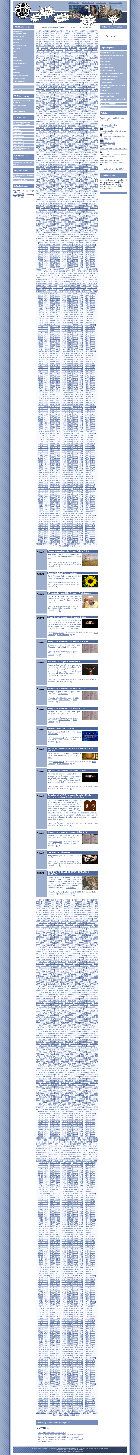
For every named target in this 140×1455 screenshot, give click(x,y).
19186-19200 (67, 491)
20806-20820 (43, 536)
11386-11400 (47, 279)
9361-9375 (62, 228)
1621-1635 (82, 60)
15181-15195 (43, 382)
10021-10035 (67, 243)
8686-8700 (55, 214)
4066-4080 (69, 113)
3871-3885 (65, 109)
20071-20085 (55, 515)
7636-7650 (50, 191)
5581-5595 (69, 146)
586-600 (82, 39)
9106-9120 (82, 222)
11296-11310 (41, 277)
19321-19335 (55, 495)
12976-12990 (78, 320)
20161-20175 (67, 517)
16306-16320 (43, 413)
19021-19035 (55, 487)
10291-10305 (43, 251)
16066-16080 (90, 405)
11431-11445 (81, 279)
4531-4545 (65, 124)
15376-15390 (78, 386)
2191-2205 (82, 72)
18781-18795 (43, 480)
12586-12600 (67, 310)
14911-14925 (67, 374)
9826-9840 (59, 238)
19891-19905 (90, 509)
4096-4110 (88, 113)
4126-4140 (45, 115)
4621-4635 (62, 126)
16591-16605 (90, 419)
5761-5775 (62, 150)
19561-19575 (67, 501)
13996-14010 (55, 349)
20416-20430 (90, 524)
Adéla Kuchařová (58, 633)
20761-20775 (67, 534)
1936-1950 (40, 68)
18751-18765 (78, 478)
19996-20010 (55, 513)
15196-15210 (55, 382)
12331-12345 (43, 304)
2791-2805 (43, 87)
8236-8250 (72, 204)
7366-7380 (59, 185)
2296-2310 (88, 74)
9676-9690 (82, 234)
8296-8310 (50, 206)
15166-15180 (90, 380)
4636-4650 (72, 126)
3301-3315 (65, 97)
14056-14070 (43, 351)
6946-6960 (94, 175)
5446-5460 (43, 144)
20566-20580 (90, 528)
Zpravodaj (16, 48)
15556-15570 (43, 392)
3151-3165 (91, 93)
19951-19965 (78, 511)
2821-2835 (62, 87)
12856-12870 (43, 318)
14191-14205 (90, 353)
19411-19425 (67, 497)
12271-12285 (55, 302)
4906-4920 (62, 132)
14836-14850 (67, 372)
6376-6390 (94, 163)
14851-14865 (78, 372)
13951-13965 (78, 347)
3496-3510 (69, 101)
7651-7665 (59, 191)
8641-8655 (88, 212)
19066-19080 (90, 487)
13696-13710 (55, 341)
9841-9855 (69, 238)
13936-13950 (67, 347)
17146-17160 (55, 435)
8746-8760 (94, 214)
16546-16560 (55, 419)
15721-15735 (55, 396)
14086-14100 (67, 351)
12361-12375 (67, 304)
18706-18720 (43, 478)
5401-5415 (75, 142)
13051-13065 (78, 323)
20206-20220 (43, 519)
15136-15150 (67, 380)
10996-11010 (64, 269)
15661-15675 (67, 394)
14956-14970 (43, 376)
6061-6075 (72, 156)
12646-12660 (55, 312)
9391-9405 (82, 228)
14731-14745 (43, 370)
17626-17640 (78, 448)
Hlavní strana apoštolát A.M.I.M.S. (21, 101)
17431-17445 (43, 444)
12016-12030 (89, 294)
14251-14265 (78, 355)
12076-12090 (78, 296)
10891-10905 (43, 267)
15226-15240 (78, 382)
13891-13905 (90, 345)
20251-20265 (78, 519)
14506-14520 (43, 364)
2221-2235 (40, 74)
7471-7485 (65, 187)
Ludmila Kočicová (59, 861)
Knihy (15, 69)
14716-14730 (90, 368)
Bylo (14, 51)
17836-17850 (67, 454)
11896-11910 (58, 292)
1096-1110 (50, 50)
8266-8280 (91, 204)
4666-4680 (91, 126)
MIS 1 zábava (17, 130)
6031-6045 (52, 156)
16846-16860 (55, 427)
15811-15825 (67, 398)
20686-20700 (67, 532)
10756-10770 (55, 263)
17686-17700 (67, 450)
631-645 (43, 41)
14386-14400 (67, 359)
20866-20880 (90, 536)
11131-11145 (41, 273)
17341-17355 (90, 439)
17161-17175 (67, 435)
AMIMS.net (73, 2)
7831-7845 (52, 195)
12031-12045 (43, 296)
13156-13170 (43, 327)
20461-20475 (67, 526)
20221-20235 (55, 519)
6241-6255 (69, 160)
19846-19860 (55, 509)
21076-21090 (78, 542)
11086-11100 (70, 271)
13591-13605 (90, 337)
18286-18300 (67, 466)
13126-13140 (78, 325)
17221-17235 (55, 437)
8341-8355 (79, 206)
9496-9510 (88, 230)
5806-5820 (91, 150)
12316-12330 (90, 302)
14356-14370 (43, 359)
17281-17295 (43, 439)
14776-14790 (78, 370)
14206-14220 (43, 355)
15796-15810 (55, 398)
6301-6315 (45, 163)
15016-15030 (90, 376)
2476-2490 (82, 78)
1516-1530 (75, 58)
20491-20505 (90, 526)
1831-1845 (94, 64)
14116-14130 (90, 351)
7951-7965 (71, 197)
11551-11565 (47, 284)
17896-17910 (55, 456)
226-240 (82, 33)
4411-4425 (50, 121)
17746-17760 (55, 452)
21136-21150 (64, 544)
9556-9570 (65, 232)
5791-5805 (82, 150)
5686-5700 (75, 148)
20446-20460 (55, 526)
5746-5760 (52, 150)
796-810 (67, 44)
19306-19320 (43, 495)
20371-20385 (55, 524)
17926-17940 (78, 456)
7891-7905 (91, 195)
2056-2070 (55, 70)
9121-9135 (91, 222)
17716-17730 (90, 450)
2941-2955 (79, 89)
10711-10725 (78, 261)
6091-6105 (91, 156)
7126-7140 (88, 179)
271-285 (43, 35)
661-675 (59, 41)
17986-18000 (67, 458)
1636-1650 (91, 60)
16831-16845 (43, 427)
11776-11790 (92, 288)
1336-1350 (82, 54)
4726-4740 (69, 128)
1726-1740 (88, 62)
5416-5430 (84, 142)
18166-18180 (90, 462)
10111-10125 (78, 245)
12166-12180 (90, 298)
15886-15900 (67, 400)
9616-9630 (43, 234)
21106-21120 (41, 544)
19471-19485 (55, 499)
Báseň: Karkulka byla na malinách (62, 573)
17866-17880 (90, 454)
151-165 (43, 33)
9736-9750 (62, 236)
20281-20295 (43, 522)
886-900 (51, 46)
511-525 (43, 39)
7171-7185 (55, 181)
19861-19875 (67, 509)
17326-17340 (78, 439)
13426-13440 (78, 333)
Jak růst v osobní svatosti (59, 852)
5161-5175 (43, 138)
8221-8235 (62, 204)
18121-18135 (55, 462)
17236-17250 (67, 437)
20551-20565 (78, 528)
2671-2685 (88, 83)
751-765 (43, 44)
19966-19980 (90, 511)
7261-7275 (52, 183)
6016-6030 (43, 156)
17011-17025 (67, 431)
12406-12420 (43, 306)
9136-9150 (40, 224)
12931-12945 (43, 320)
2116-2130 (94, 70)
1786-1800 (65, 64)
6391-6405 (43, 165)
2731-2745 (65, 85)
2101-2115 (84, 70)
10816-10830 (43, 265)
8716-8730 (75, 214)
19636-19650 (67, 503)
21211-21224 (75, 546)
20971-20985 (55, 540)
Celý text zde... (71, 578)
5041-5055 (88, 134)
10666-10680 (43, 261)
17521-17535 (55, 446)
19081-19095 (44, 489)
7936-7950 (62, 197)
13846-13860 (55, 345)
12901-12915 (78, 318)
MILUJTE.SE (115, 2)
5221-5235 (82, 138)
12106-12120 (43, 298)
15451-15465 (78, 388)
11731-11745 (58, 288)
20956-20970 (43, 540)
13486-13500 (67, 335)
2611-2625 (50, 83)
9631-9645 (52, 234)
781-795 (59, 44)
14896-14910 (55, 374)
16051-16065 (78, 405)
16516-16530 (90, 417)
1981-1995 (69, 68)
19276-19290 (78, 493)
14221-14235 (55, 355)
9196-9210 (79, 224)
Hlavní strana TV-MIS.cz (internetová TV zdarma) (21, 123)
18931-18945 (43, 485)
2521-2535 (52, 80)
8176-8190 (94, 201)
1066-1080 (92, 48)
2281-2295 (79, 74)
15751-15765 (78, 396)
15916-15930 (90, 400)
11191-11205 (86, 273)
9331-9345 (43, 228)
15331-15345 (43, 386)
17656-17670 (43, 450)
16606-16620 (43, 421)
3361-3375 (43, 99)
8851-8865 (40, 218)
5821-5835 (40, 152)
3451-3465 (40, 101)
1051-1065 (83, 48)
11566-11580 (58, 284)
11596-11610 (81, 284)
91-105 (74, 31)
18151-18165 (78, 462)
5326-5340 (88, 140)
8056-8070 (79, 199)
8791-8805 (62, 216)
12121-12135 (55, 298)
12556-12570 (43, 310)
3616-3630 (84, 103)
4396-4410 (40, 121)
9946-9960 (75, 240)
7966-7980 (81, 197)
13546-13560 (55, 337)
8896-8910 (69, 218)
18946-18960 (55, 485)
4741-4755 (79, 128)
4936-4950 (82, 132)
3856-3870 (55, 109)
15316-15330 (90, 384)
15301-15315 (78, 384)
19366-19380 (90, 495)
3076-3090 (43, 93)
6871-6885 (45, 175)
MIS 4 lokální (17, 139)
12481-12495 (43, 308)
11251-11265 (70, 275)
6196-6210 (40, 160)
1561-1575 (43, 60)
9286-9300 (75, 226)
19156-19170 (43, 491)
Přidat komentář (63, 635)
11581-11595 (70, 284)
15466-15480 (90, 388)
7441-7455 (45, 187)
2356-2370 (65, 76)
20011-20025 (67, 513)
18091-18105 (90, 460)
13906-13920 (43, 347)
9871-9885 (88, 238)
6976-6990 (52, 177)
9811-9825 (50, 238)
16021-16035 (55, 405)
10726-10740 (90, 261)
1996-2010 (79, 68)
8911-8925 (79, 218)
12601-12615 (78, 310)
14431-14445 (43, 362)
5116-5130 (75, 136)
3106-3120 (62, 93)
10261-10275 (78, 249)
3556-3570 (45, 103)
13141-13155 (90, 325)
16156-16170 (43, 409)
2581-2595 (91, 80)
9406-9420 (91, 228)
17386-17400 (67, 442)
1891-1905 (72, 66)
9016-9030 (84, 220)
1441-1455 (88, 56)
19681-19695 (43, 505)
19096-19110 (55, 489)
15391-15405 (90, 386)
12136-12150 (67, 298)
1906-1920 (82, 66)
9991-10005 (43, 243)
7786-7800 (84, 193)
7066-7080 (50, 179)
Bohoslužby (17, 39)
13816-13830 (90, 343)
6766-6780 (40, 173)
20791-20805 (90, 534)
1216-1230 (65, 52)
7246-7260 (43, 183)
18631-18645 (43, 476)
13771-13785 (55, 343)
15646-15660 (55, 394)
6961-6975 (43, 177)
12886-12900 (67, 318)
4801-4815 (55, 130)
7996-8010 (40, 199)
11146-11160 (52, 273)
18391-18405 (90, 468)
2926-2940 (69, 89)
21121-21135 (52, 544)
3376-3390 (52, 99)
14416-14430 (90, 359)
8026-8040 (59, 199)
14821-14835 (55, 372)
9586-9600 (84, 232)
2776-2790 (94, 85)
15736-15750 (67, 396)
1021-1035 (63, 48)
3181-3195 (50, 95)
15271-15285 (55, 384)
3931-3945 (43, 111)
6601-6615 (55, 169)
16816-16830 (90, 425)
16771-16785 (55, 425)
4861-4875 (94, 130)
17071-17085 (55, 433)
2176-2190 (72, 72)
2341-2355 (55, 76)
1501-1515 (65, 58)
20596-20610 (55, 530)
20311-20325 (67, 522)
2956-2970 (88, 89)
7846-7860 (62, 195)
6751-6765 (91, 171)
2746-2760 (75, 85)
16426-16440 (78, 415)
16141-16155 (90, 407)
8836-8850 (91, 216)
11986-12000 (66, 294)
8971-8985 (55, 220)
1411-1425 (69, 56)
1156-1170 (88, 50)
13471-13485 (55, 335)
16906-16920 (43, 429)
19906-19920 (43, 511)
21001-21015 (78, 540)
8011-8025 (50, 199)
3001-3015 (55, 91)
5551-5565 (50, 146)
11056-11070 (47, 271)
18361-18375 (67, 468)
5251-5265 (40, 140)
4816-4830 (65, 130)
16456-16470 (43, 417)
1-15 (39, 31)
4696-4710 (50, 128)
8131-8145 (65, 201)
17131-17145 (43, 435)
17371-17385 (55, 442)
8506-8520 (62, 210)
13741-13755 (90, 341)
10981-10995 (52, 269)
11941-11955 (92, 292)
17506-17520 (43, 446)
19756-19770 (43, 507)
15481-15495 (43, 390)
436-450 (67, 37)
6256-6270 (79, 160)
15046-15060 (55, 378)
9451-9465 (59, 230)
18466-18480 (90, 470)
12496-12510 (55, 308)
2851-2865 (82, 87)
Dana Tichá (57, 606)
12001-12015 (78, 294)
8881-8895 (59, 218)
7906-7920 (42, 197)
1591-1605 (62, 60)
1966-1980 (59, 68)
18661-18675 (67, 476)
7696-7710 (88, 191)
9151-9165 (50, 224)
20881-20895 (43, 538)
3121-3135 (72, 93)
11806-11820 (52, 290)
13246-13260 (55, 329)
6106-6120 (42, 158)
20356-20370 (43, 524)
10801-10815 (90, 263)
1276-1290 (43, 54)
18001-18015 (78, 458)
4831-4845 (75, 130)
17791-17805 (90, 452)
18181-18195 (43, 464)
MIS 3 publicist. (18, 136)
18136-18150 (67, 462)
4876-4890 (43, 132)
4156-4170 (65, 115)
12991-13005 (90, 320)
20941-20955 (90, 538)
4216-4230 (43, 117)
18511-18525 (67, 472)
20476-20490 (78, 526)
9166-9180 (59, 224)
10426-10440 (90, 253)
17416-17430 (90, 442)
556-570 (67, 39)
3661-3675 (52, 105)
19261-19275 (67, 493)
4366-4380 (81, 119)
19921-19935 (55, 511)
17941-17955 (90, 456)
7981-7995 (91, 197)
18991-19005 (90, 485)
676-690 (67, 41)
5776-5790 (72, 150)
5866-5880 (69, 152)
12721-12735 (55, 314)
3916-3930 (94, 109)
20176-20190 (78, 517)
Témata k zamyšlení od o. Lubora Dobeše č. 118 (68, 551)
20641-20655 (90, 530)
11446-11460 (92, 279)
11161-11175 (63, 273)
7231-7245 (94, 181)
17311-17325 (67, 439)
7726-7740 (45, 193)
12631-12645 (43, 312)
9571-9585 (75, 232)
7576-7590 (72, 189)
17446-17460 (55, 444)
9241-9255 (45, 226)
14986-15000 (67, 376)
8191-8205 (43, 204)
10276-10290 (90, 249)
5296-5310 (69, 140)
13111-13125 (67, 325)
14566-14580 (90, 364)
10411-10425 (78, 253)
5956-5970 (65, 154)
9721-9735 (52, 236)
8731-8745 (84, 214)
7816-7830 (43, 195)
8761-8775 (43, 216)
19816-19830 (90, 507)
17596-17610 (55, 448)
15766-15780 (90, 396)
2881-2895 (40, 89)
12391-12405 (90, 304)
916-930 (67, 46)
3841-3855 (45, 109)
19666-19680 (90, 503)
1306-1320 (62, 54)
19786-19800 (67, 507)
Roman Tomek (58, 679)
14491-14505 (90, 362)
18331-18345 (43, 468)
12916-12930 (90, 318)
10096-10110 (67, 245)
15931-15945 (43, 403)
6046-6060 (62, 156)
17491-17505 (90, 444)
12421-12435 (55, 306)
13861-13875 (67, 345)
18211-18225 (67, 464)
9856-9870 (79, 238)
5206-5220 (72, 138)
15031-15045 (43, 378)
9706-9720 (42, 236)
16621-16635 (55, 421)
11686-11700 (86, 286)
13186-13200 (67, 327)
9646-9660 (62, 234)
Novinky (16, 127)
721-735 (90, 41)
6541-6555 (79, 167)
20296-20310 (55, 522)
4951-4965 (91, 132)
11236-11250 (58, 275)
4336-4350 (62, 119)
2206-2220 (91, 72)
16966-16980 (90, 429)
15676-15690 (78, 394)
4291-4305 (91, 117)
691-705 (75, 41)
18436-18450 (67, 470)
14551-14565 (78, 364)
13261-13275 (67, 329)
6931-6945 (84, 175)
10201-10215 (90, 247)
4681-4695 (40, 128)
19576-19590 (78, 501)
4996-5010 (59, 134)
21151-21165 (75, 544)
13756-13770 (43, 343)
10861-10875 (78, 265)
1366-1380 (40, 56)
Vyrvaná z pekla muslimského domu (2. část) (67, 617)
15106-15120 (43, 380)
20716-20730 (90, 532)
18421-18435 (55, 470)
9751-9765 (71, 236)
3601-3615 (75, 103)
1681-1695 (59, 62)
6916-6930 (75, 175)
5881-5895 (79, 152)
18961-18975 (67, 485)
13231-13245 (43, 329)
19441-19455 (90, 497)
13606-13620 (43, 339)
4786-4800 (45, 130)
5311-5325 (79, 140)
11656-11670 (64, 286)
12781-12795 (43, 316)
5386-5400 (65, 142)
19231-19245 (43, 493)
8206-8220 (52, 204)
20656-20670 (43, 532)
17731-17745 (43, 452)
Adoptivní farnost (19, 45)
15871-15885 (55, 400)
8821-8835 (82, 216)
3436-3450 (91, 99)
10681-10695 (55, 261)
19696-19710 (55, 505)
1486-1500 (55, 58)
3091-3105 (52, 93)
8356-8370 (88, 206)
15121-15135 (55, 380)
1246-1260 (84, 52)
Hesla (15, 57)
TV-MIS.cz (101, 2)
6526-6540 (69, 167)
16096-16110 (55, 407)
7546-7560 (52, 189)
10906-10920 (55, 267)
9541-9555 (55, 232)
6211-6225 (50, 160)
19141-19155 (90, 489)
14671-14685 (55, 368)
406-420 (51, 37)
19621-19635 (55, 503)
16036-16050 (67, 405)
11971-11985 (55, 294)
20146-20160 (55, 517)
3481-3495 (59, 101)
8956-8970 (45, 220)
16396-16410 (55, 415)
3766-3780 (59, 107)
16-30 (44, 31)
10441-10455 (43, 255)
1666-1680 (50, 62)
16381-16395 (43, 415)
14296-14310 (55, 357)
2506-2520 (42, 80)
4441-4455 (69, 121)
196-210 (67, 33)
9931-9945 (65, 240)
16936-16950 (67, 429)
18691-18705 (90, 476)
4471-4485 (88, 121)
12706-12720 (43, 314)
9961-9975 (84, 240)
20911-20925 (67, 538)
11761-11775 (81, 288)
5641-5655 (45, 148)
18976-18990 (78, 485)
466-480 (82, 37)
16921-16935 (55, 429)
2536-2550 (62, 80)
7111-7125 (79, 179)
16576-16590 (78, 419)
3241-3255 (88, 95)
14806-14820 (43, 372)
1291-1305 (52, 54)
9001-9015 (75, 220)
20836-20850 (67, 536)
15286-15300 (67, 384)
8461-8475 (94, 208)
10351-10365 (90, 251)
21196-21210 (64, 546)
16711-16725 (67, 423)
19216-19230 (90, 491)
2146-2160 (52, 72)
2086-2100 (75, 70)
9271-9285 (65, 226)
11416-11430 (70, 279)
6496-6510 (50, 167)
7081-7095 (59, 179)
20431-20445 (43, 526)
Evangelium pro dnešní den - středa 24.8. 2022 (67, 688)
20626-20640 (78, 530)
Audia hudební (18, 142)
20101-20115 (78, 515)
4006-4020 (91, 111)
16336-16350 (67, 413)
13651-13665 (78, 339)
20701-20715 (78, 532)
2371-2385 (75, 76)
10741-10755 (43, 263)
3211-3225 (69, 95)
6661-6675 (94, 169)
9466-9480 (69, 230)
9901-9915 (45, 240)
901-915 (59, 46)
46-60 (56, 31)
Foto (15, 54)
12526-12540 (78, 308)
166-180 (51, 33)
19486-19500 (67, 499)
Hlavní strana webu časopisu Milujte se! (23, 176)
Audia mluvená (18, 145)
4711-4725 (59, 128)
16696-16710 (55, 423)
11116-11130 (92, 271)
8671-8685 (45, 214)
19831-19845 (43, 509)
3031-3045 (75, 91)
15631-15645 (43, 394)
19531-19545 (43, 501)
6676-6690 (43, 171)
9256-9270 (55, 226)
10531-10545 (55, 257)
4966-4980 (40, 134)
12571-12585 (55, 310)
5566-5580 (59, 146)
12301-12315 (78, 302)
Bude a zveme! (18, 36)
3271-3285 (45, 97)
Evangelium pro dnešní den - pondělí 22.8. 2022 (68, 832)
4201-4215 (94, 115)
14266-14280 (90, 355)
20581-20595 (43, 530)
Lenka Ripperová (59, 562)
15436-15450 (67, 388)
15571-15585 (55, 392)
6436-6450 (72, 165)
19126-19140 (78, 489)
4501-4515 (45, 124)
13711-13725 (67, 341)
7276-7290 (62, 183)
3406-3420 (72, 99)
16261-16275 (67, 411)
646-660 (51, 41)
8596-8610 (59, 212)
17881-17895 (43, 456)
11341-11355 (75, 277)
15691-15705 (90, 394)
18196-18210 (55, 464)
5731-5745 (43, 150)
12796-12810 (55, 316)
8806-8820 (72, 216)
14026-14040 (78, 349)
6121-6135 (52, 158)
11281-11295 (92, 275)
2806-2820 (52, 87)
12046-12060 (55, 296)
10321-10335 (67, 251)
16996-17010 (55, 431)
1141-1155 (78, 50)
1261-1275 (94, 52)
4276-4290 (82, 117)
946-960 (82, 46)
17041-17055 (90, 431)
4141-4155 (55, 115)
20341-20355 (90, 522)
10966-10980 (41, 269)
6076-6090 (82, 156)
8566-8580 (40, 212)
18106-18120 (43, 462)
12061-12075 (67, 296)
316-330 (67, 35)
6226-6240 (59, 160)
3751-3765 (50, 107)
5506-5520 (82, 144)
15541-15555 (90, 390)
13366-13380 (90, 331)
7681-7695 (79, 191)
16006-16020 (43, 405)
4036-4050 (50, 113)
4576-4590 (94, 124)
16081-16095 (44, 407)
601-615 (90, 39)
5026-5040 (79, 134)
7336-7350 (40, 185)
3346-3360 (94, 97)
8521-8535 (72, 210)
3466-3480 (50, 101)
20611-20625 (67, 530)
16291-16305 (90, 411)
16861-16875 (67, 427)
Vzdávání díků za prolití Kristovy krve (64, 662)
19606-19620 (43, 503)
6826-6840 (79, 173)
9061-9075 (52, 222)
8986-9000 (65, 220)
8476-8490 (43, 210)
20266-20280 (90, 519)
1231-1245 (74, 52)
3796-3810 (79, 107)
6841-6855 (88, 173)
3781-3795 (69, 107)
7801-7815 (94, 193)
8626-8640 (79, 212)
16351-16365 (78, 413)
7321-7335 (91, 183)
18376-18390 (78, 468)
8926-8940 (88, 218)
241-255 (90, 33)
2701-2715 (45, 85)
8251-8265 (82, 204)
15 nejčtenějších (19, 90)
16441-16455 (90, 415)
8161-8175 (84, 201)
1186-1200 (45, 52)
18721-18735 (55, 478)
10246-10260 (67, 249)
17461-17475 (67, 444)
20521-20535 (55, 528)
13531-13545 (43, 337)
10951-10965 (90, 267)
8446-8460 (84, 208)
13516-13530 (90, 335)
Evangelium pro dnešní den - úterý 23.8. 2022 (67, 709)
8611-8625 (69, 212)
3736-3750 (40, 107)
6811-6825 (69, 173)
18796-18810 (55, 480)
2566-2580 (81, 80)
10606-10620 (55, 259)
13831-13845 (43, 345)
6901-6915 (65, 175)
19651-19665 (78, 503)
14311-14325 (67, 357)
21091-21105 (90, 542)
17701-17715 (78, 450)
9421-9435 (40, 230)
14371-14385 (55, 359)
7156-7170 (45, 181)
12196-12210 (55, 300)
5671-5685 (65, 148)
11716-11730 (47, 288)
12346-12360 (55, 304)
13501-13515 (78, 335)
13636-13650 (67, 339)
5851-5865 (59, 152)
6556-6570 (88, 167)
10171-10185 (67, 247)
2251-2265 (59, 74)
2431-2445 (52, 78)
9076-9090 (62, 222)
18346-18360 (55, 468)
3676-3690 (62, 105)
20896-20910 (55, 538)
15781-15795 (43, 398)
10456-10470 (55, 255)
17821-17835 (55, 454)
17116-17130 (90, 433)
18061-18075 (67, 460)
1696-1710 (69, 62)
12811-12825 (67, 316)
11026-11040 (87, 269)
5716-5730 (94, 148)
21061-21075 (67, 542)
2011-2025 (88, 68)
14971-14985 (55, 376)
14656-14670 (43, 368)
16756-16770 (43, 425)
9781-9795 (91, 236)
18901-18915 (78, 483)
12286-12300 (67, 302)
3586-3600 (65, 103)
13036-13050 (67, 323)
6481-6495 (40, 167)
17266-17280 (90, 437)
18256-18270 (43, 466)
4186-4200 (84, 115)
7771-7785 (75, 193)
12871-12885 (55, 318)
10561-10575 (78, 257)
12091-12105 (90, 296)
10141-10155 (43, 247)
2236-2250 (50, 74)
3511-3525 (79, 101)
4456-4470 (79, 121)
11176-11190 (75, 273)
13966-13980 (90, 347)
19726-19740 (78, 505)
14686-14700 (67, 368)
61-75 (62, 31)
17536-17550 (67, 446)
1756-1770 (45, 64)
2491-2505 (91, 78)
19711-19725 (67, 505)
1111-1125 (59, 50)
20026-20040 (78, 513)
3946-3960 (52, 111)
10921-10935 (67, 267)
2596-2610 (40, 83)
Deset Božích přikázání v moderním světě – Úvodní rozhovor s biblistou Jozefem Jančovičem (69, 796)
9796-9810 (40, 238)
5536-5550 (40, 146)
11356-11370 (86, 277)
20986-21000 (67, 540)
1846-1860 (43, 66)
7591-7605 (82, 189)
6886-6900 (55, 175)
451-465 (75, 37)
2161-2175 (62, 72)
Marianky (16, 66)
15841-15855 (90, 398)
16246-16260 (55, 411)
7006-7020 (72, 177)
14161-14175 (67, 353)
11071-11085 (59, 271)
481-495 (90, 37)
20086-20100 (67, 515)
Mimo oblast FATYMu (20, 75)
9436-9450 (50, 230)
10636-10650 (78, 259)
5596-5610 (79, 146)
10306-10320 (55, 251)
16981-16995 (43, 431)
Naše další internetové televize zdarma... (21, 149)
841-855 (90, 44)
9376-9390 (72, 228)
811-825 (75, 44)
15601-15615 (78, 392)
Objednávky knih (19, 111)
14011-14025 (67, 349)
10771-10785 (67, 263)
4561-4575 (84, 124)
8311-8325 (59, 206)
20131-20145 (43, 517)
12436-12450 (67, 306)
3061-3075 (94, 91)
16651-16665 (78, 421)
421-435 (59, 37)
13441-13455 (90, 333)
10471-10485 (67, 255)
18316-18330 (90, 466)
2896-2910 (50, 89)
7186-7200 (65, 181)
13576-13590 (78, 337)
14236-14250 (67, 355)
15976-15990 (78, 403)
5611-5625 (88, 146)
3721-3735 (91, 105)
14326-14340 (78, 357)
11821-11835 (64, 290)
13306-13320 (43, 331)
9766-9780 (81, 236)
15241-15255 (90, 382)
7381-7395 (69, 185)
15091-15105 (90, 378)
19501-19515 (78, 499)
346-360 (82, 35)
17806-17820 (43, 454)
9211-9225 (88, 224)
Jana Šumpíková (58, 823)
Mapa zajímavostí (19, 63)
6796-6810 (59, 173)
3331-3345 (84, 97)
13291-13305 (90, 329)
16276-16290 (78, 411)
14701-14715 (78, 368)
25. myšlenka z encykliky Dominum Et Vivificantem (69, 593)
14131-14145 (43, 353)
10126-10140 (90, 245)
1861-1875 (52, 66)
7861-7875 (72, 195)
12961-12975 (67, 320)
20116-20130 (90, 515)
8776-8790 (52, 216)
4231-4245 (52, 117)
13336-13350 (67, 331)
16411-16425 (67, 415)
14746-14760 (55, 370)
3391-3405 (62, 99)
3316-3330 (75, 97)
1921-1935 (91, 66)
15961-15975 (67, 403)
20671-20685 (55, 532)
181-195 (59, 33)
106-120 (82, 31)
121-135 (89, 31)
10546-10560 (67, 257)
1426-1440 (79, 56)
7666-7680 (69, 191)
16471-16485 (55, 417)
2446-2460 (62, 78)
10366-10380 (43, 253)
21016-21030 (90, 540)
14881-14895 (43, 374)
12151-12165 (78, 298)
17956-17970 (43, 458)
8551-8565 (91, 210)
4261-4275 (72, 117)
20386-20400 (67, 524)
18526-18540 (78, 472)
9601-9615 (94, 232)
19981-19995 (43, 513)
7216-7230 (84, 181)
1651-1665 (40, 62)
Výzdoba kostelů (19, 78)
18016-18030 (90, 458)
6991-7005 (62, 177)
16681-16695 (43, 423)
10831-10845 (55, 265)
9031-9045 (94, 220)
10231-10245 (55, 249)
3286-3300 (55, 97)
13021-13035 (55, 323)
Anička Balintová (58, 582)
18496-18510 (55, 472)
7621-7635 (40, 191)
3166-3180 (40, 95)
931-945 (75, 46)
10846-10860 (67, 265)
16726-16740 (78, 423)
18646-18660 (55, 476)
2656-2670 (79, 83)
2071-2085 (65, 70)
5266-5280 (50, 140)
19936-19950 (67, 511)
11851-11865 (86, 290)
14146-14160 (55, 353)
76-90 (68, 31)
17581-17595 (43, 448)
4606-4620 (52, 126)
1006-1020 (54, 48)
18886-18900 (67, 483)
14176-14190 (78, 353)
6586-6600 (45, 169)
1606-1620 (72, 60)
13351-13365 (78, 331)
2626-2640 (59, 83)
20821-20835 (55, 536)
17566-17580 (90, 446)
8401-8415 (55, 208)
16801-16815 (78, 425)
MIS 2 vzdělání (18, 133)
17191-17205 (90, 435)
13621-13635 (55, 339)
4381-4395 (91, 119)
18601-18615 (78, 474)
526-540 (51, 39)
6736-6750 (82, 171)
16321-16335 (55, 413)
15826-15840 (78, 398)
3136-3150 (82, 93)
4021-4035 (40, 113)
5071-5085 (46, 136)
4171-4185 (75, 115)
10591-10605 (43, 259)
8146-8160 (74, 201)
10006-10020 (55, 243)
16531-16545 (43, 419)
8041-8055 (69, 199)
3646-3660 (43, 105)
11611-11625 (92, 284)
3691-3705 (72, 105)
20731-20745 (43, 534)
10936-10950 (78, 267)
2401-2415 (94, 76)
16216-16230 (90, 409)
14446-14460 (55, 362)
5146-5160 (94, 136)
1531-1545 (84, 58)
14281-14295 (43, 357)
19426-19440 (78, 497)
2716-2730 (55, 85)
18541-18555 (90, 472)
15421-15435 (55, 388)
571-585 (74, 39)
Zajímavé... (17, 72)
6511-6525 (59, 167)
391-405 (43, 37)
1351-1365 (91, 54)
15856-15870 (43, 400)
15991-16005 (90, 403)
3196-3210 (59, 95)
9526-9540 (45, 232)
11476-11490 (52, 281)
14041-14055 (90, 349)
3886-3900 (75, 109)
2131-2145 (43, 72)
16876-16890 (78, 427)
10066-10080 (44, 245)
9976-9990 (94, 240)
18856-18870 (43, 483)
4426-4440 (59, 121)
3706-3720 (82, 105)
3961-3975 (62, 111)
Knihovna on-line (19, 105)
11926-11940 (81, 292)
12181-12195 (43, 300)
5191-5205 (62, 138)
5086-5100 (55, 136)
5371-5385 (55, 142)
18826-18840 (78, 480)
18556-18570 (43, 474)
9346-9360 (52, 228)
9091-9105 (72, 222)
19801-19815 (78, 507)
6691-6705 (52, 171)
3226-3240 (79, 95)
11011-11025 (75, 269)
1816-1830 (84, 64)
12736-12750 (67, 314)
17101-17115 (78, 433)
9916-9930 (55, 240)
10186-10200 (78, 247)
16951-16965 (78, 429)
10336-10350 (78, 251)
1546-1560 (94, 58)
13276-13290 (78, 329)
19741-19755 (90, 505)
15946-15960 (55, 403)
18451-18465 (78, 470)
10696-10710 (67, 261)
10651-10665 (90, 259)
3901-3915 (84, 109)
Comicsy (16, 108)
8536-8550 (82, 210)
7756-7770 (65, 193)
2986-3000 (45, 91)
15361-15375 (67, 386)
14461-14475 (67, 362)
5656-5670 (55, 148)
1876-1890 (62, 66)
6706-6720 (62, 171)
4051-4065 (59, 113)
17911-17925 (67, 456)
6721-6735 (72, 171)
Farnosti (16, 42)
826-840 (82, 44)
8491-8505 (52, 210)
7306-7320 (82, 183)
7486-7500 (75, 187)
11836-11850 (75, 290)
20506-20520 (43, 528)
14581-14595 (43, 366)
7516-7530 (94, 187)
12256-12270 (43, 302)
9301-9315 (84, 226)
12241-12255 (90, 300)
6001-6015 (94, 154)
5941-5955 (55, 154)
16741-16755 (90, 423)
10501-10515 (90, 255)
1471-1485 (45, 58)
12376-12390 (78, 304)
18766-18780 (90, 478)
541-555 (59, 39)
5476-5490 (62, 144)
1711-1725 (79, 62)
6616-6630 (65, 169)
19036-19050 (67, 487)
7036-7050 (91, 177)
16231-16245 (43, 411)
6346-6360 (75, 163)
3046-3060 (84, 91)
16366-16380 (90, 413)
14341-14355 (90, 357)
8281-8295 (40, 206)
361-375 (90, 35)
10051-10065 (90, 243)
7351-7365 (50, 185)
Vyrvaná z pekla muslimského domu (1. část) (67, 771)
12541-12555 (90, 308)
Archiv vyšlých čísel (20, 180)
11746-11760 (70, 288)
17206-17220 (43, 437)
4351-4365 (71, 119)
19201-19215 (78, 491)
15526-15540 (78, 390)
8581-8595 (50, 212)
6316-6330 (55, 163)
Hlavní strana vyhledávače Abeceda (22, 163)
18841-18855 (90, 480)
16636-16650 (67, 421)
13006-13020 (43, 323)
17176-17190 (78, 435)
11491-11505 (64, 281)
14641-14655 (90, 366)
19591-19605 (90, 501)
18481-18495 (43, 472)
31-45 (50, 31)
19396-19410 (55, 497)
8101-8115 (46, 201)
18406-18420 (43, 470)
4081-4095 (79, 113)
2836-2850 (72, 87)
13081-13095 (44, 325)
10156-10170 (55, 247)
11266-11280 (81, 275)
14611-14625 (67, 366)
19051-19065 (78, 487)
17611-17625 (67, 448)
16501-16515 (78, 417)
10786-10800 (78, 263)
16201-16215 (78, 409)
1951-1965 (50, 68)
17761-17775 (67, 452)
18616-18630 (90, 474)
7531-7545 (43, 189)
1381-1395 (50, 56)
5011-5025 (69, 134)
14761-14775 (67, 370)
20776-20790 (78, 534)
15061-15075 (67, 378)
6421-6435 (62, 165)
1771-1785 (55, 64)
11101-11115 (81, 271)
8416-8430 (65, 208)
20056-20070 (43, 515)
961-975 (90, 46)
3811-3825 (88, 107)
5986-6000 (84, 154)
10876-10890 (90, 265)
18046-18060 (55, 460)
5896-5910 (88, 152)
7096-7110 (69, 179)
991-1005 (44, 48)
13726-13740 (78, 341)
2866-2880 (91, 87)
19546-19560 (55, 501)
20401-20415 (78, 524)
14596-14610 (55, 366)
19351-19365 (78, 495)
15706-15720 (43, 396)
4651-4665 (82, 126)
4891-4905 (52, 132)
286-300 (51, 35)
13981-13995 (43, 349)
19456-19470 (43, 499)
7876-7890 (82, 195)
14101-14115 (78, 351)
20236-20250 (67, 519)
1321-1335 (72, 54)
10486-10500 (78, 255)
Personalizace (18, 87)
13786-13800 (67, 343)
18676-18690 (78, 476)
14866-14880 (90, 372)
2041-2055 (46, 70)
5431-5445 (94, 142)
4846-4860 (84, 130)
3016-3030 (65, 91)
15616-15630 (90, 392)
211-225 (75, 33)
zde (27, 191)
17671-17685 (55, 450)
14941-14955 (90, 374)
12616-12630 (90, 310)
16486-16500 (67, 417)
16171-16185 (55, 409)
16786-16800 (67, 425)
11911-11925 (70, 292)
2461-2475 (72, 78)
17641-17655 (90, 448)
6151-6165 (71, 158)
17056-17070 (43, 433)
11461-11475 (41, 281)
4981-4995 (50, 134)
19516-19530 (90, 499)
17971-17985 (55, 458)
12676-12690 (78, 312)
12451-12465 (78, 306)
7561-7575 (62, 189)
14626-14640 (78, 366)
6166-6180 (81, 158)
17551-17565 (78, 446)
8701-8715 (65, 214)
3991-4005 (82, 111)
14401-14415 (78, 359)
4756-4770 (88, 128)
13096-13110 (55, 325)
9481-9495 (79, 230)
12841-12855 (90, 316)
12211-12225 (67, 300)
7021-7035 (82, 177)
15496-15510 (55, 390)
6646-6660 (84, 169)
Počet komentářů (68, 564)
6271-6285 (88, 160)
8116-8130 (55, 201)
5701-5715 (84, 148)
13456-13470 (43, 335)
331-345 (75, 35)
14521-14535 (55, 364)
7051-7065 (40, 179)
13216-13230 (90, 327)
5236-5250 (91, 138)
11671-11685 (75, 286)
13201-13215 (78, 327)
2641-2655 (69, 83)
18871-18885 (55, 483)
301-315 (59, 35)
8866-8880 (50, 218)
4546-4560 (75, 124)
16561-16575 (67, 419)
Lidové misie (17, 60)
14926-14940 (78, 374)
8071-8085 (88, 199)
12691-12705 (90, 312)
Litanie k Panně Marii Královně (61, 729)
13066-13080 (90, 323)
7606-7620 (91, 189)
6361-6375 (84, 163)
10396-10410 (67, 253)
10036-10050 (78, 243)
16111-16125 (67, 407)
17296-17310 (55, 439)
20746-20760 (55, 534)
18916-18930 (90, 483)
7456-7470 (55, 187)
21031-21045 (43, 542)
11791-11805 (41, 290)
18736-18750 (67, 478)
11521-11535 (86, 281)
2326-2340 (45, 76)
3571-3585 (55, 103)
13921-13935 (55, 347)
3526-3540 (88, 101)
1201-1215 (55, 52)
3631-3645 (94, 103)
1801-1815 (75, 64)
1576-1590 (52, 60)
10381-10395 (55, 253)
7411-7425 (88, 185)
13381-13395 (43, 333)
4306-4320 (42, 119)
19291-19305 (90, 493)
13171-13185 (55, 327)
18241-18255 (90, 464)
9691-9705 (91, 234)
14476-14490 (78, 362)
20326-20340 (78, 522)
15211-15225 (67, 382)
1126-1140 (69, 50)
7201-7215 (75, 181)
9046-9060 (43, 222)
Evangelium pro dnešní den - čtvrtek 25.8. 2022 (68, 642)
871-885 (43, 46)
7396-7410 (79, 185)
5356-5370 (45, 142)
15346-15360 (55, 386)
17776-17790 (78, 452)
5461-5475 (52, 144)
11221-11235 (47, 275)
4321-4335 (52, 119)
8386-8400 (45, 208)
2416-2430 (43, 78)
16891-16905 (90, 427)
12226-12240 (78, 300)
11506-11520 (75, 281)
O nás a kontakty (19, 81)
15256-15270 (43, 384)
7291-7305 (72, 183)
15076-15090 (78, 378)
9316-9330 (94, 226)
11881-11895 (47, 292)
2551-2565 (71, 80)
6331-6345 (65, 163)
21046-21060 (55, 542)
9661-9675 (72, 234)
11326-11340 (64, 277)
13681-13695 (43, 341)
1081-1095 (41, 50)
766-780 (51, 44)
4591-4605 (43, 126)
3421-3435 (82, 99)
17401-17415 (78, 442)
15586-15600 (67, 392)
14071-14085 (55, 351)
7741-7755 (55, 193)
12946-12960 (55, 320)
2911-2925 (59, 89)
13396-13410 (55, 333)
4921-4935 (72, 132)
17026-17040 (78, 431)
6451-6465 (82, 165)
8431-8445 (75, 208)
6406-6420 (52, 165)
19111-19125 (67, 489)
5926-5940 (45, 154)
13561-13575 (67, 337)
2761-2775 (84, 85)
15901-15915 (78, 400)
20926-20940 (78, 538)
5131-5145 (84, 136)
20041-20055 (90, 513)
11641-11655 (52, 286)
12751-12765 (78, 314)
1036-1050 (73, 48)
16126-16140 (78, 407)
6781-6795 (50, 173)
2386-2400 (84, 76)
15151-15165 (78, 380)
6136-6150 (62, 158)
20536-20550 (67, 528)
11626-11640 (41, 286)
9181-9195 (69, 224)
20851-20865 (78, 536)
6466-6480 (91, 165)
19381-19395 (43, 497)
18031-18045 (43, 460)
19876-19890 (78, 509)
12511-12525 (67, 308)
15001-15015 (78, 376)
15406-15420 (43, 388)
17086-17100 (67, 433)
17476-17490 (78, 444)
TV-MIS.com (88, 2)
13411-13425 (67, 333)
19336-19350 (67, 495)
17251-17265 (78, 437)
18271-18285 (55, 466)
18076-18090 (78, 460)
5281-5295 (59, 140)
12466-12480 (90, 306)
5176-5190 (52, 138)
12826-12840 (78, 316)
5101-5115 (65, 136)
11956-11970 (44, 294)
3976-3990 (72, 111)
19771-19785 (55, 507)
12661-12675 (67, 312)
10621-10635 (67, 259)
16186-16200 (67, 409)
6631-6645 (75, 169)
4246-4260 (62, 117)
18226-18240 (78, 464)
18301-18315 (78, 466)
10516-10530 (43, 257)
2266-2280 (69, 74)
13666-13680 (90, 339)
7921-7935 (52, 197)
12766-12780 (90, 314)
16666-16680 (90, 421)
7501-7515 (84, 187)
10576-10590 (90, 257)
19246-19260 (55, 493)
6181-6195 (91, 158)
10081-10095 (55, 245)
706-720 (82, 41)
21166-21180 (86, 544)
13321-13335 (55, 331)
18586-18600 (67, 474)
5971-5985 (75, 154)
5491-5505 (72, 144)
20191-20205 (90, 517)
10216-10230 (43, 249)
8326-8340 (69, 206)
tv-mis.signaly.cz (18, 194)
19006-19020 (43, 487)
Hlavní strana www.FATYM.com (19, 32)
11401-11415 (58, 279)
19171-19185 (55, 491)
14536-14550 (67, 364)
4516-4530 (55, 124)
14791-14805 (90, 370)
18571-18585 (55, 474)
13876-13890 (78, 345)
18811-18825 (67, 480)
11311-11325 (52, 277)
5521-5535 (91, 144)
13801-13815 (78, 343)
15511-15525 (67, 390)
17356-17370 (43, 442)
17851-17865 (78, 454)
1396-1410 (59, 56)
